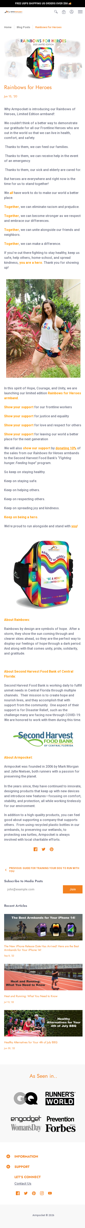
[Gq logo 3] (26, 1098)
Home (8, 27)
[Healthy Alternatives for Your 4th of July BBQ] (43, 1023)
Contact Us (22, 1184)
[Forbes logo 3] (60, 1128)
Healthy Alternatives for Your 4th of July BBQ (30, 1042)
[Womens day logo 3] (26, 1128)
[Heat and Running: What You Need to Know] (43, 977)
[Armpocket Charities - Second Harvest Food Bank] (43, 739)
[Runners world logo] (60, 1098)
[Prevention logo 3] (60, 1118)
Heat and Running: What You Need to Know (31, 996)
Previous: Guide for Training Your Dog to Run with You (44, 870)
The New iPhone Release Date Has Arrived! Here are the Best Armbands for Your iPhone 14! (41, 948)
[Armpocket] (13, 11)
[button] (56, 12)
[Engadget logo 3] (26, 1119)
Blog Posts (23, 27)
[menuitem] (56, 12)
